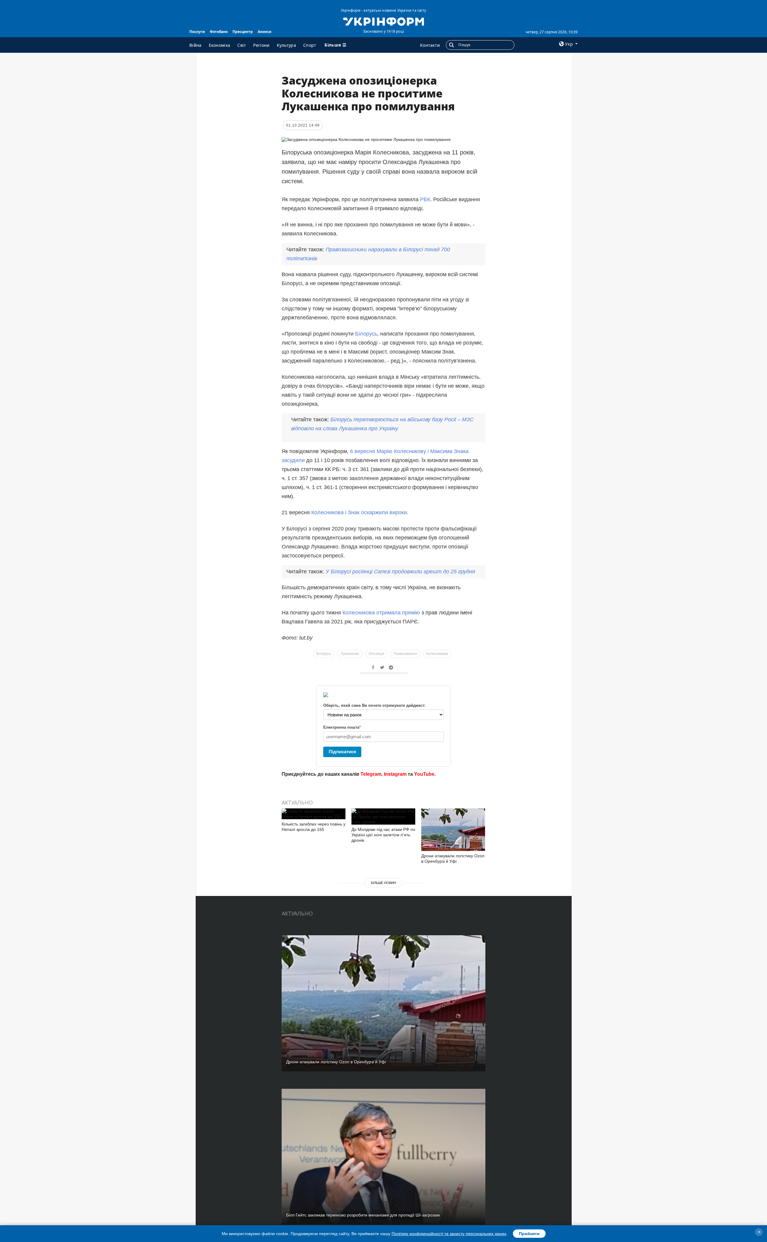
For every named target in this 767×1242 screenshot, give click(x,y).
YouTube (424, 774)
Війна (195, 45)
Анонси (264, 31)
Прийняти (529, 1233)
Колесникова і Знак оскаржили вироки (359, 512)
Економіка (219, 45)
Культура (286, 45)
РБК (425, 199)
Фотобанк (219, 31)
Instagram (395, 774)
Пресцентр (242, 31)
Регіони (261, 45)
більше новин (383, 883)
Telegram (370, 774)
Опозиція (376, 654)
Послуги (197, 31)
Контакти (430, 45)
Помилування (405, 654)
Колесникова (437, 654)
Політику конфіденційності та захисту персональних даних (449, 1233)
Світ (241, 45)
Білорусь (366, 334)
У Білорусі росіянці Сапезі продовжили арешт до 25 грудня (400, 572)
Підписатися (342, 751)
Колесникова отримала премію (382, 613)
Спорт (309, 45)
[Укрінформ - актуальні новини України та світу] (383, 21)
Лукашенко (350, 654)
